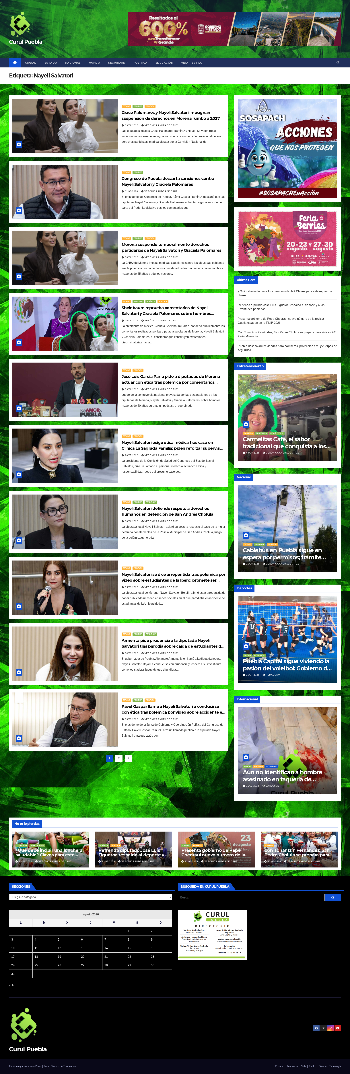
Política (140, 62)
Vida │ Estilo (192, 62)
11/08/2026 (132, 191)
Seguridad (116, 62)
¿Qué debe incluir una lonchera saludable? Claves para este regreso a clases (285, 446)
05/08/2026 (132, 320)
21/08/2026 (253, 564)
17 (13, 956)
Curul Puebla (25, 41)
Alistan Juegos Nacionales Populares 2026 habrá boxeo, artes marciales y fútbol (282, 668)
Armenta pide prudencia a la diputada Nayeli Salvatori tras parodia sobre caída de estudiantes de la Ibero (172, 646)
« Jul (12, 985)
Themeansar (69, 1066)
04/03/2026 (132, 653)
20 (82, 956)
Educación (164, 62)
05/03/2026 (132, 587)
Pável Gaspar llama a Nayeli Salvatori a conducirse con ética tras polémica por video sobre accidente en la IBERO (173, 712)
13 (82, 948)
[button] (338, 62)
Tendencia (151, 502)
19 (59, 956)
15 (129, 948)
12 (59, 948)
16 (152, 948)
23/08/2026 (253, 453)
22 (129, 956)
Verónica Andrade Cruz (161, 125)
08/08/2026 (132, 257)
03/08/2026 (132, 389)
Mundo (94, 62)
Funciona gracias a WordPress (25, 1066)
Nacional (73, 62)
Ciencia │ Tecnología (330, 1066)
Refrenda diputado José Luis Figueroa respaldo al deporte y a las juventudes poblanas (133, 855)
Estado (51, 62)
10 (13, 948)
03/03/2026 (132, 719)
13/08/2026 (132, 125)
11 (36, 948)
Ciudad (31, 62)
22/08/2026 (109, 861)
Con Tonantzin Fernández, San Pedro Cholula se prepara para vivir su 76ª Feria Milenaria (296, 855)
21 (106, 956)
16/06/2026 (132, 521)
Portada (150, 106)
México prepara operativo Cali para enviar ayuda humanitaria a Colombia (286, 779)
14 (106, 948)
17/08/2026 (253, 675)
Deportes (249, 655)
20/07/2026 (132, 455)
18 (36, 956)
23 (152, 956)
